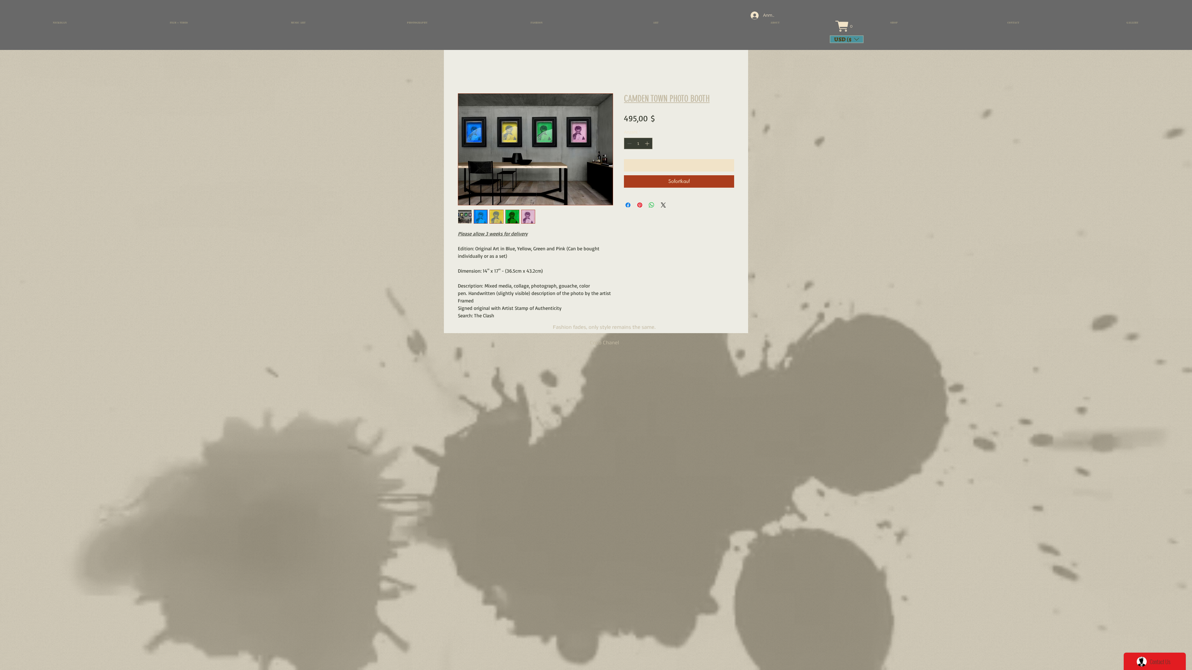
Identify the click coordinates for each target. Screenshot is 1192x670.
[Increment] (648, 143)
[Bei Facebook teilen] (628, 205)
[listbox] (847, 39)
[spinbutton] (638, 143)
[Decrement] (629, 143)
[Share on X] (663, 205)
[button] (849, 26)
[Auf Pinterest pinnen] (639, 205)
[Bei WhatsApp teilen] (651, 205)
